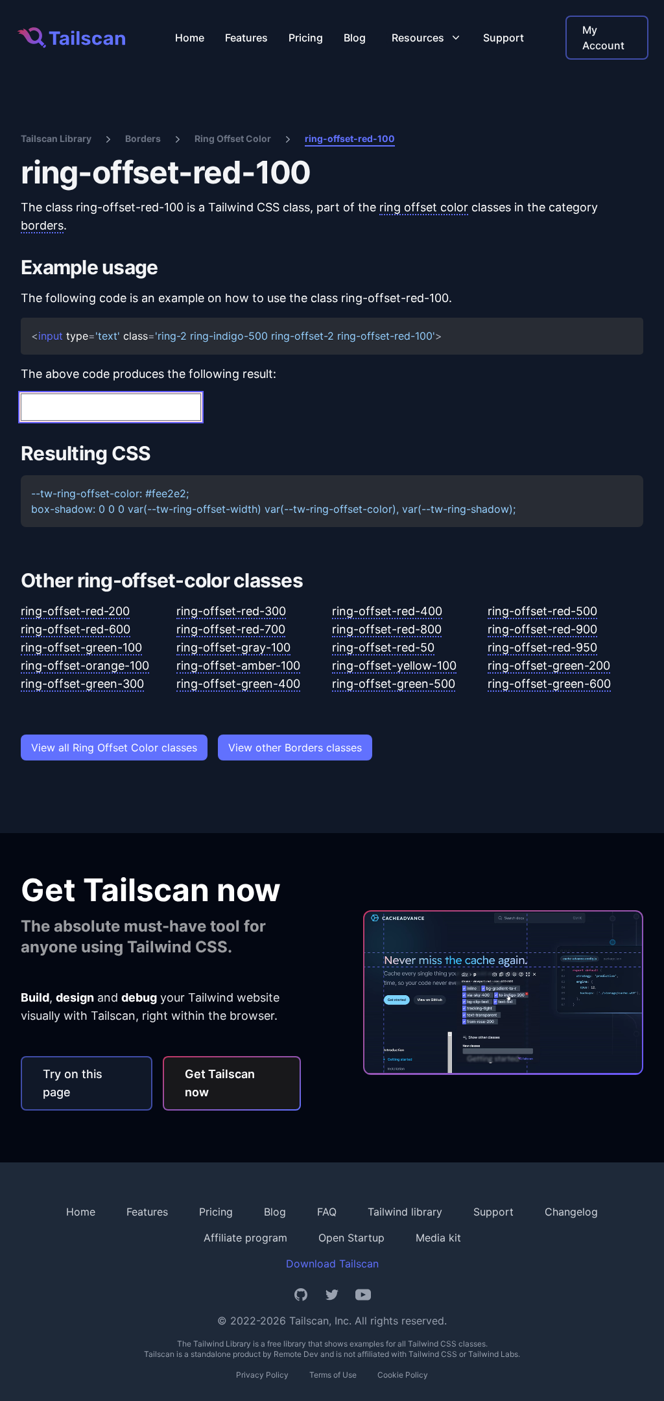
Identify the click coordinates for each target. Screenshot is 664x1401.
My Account (603, 37)
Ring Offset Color (233, 138)
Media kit (438, 1237)
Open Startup (351, 1237)
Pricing (306, 37)
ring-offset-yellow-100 (394, 665)
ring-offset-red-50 (383, 647)
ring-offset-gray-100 (233, 647)
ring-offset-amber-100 (238, 665)
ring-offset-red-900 (542, 629)
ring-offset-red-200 (75, 611)
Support (503, 37)
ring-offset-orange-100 (85, 665)
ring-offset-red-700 (230, 629)
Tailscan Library (56, 138)
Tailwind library (405, 1211)
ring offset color (423, 207)
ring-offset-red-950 (542, 647)
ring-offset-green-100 (81, 647)
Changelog (571, 1211)
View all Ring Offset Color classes (114, 747)
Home (189, 37)
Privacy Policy (262, 1375)
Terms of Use (333, 1375)
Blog (355, 37)
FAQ (327, 1211)
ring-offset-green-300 (82, 683)
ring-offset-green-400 (238, 683)
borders (42, 225)
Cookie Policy (402, 1375)
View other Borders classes (295, 747)
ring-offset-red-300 (231, 611)
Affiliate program (245, 1237)
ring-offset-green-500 (393, 683)
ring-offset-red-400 (387, 611)
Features (246, 37)
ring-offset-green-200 (549, 665)
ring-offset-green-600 (549, 683)
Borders (143, 138)
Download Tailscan (332, 1263)
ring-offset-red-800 (387, 629)
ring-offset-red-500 (542, 611)
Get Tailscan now (220, 1083)
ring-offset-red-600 (75, 629)
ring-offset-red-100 (350, 138)
